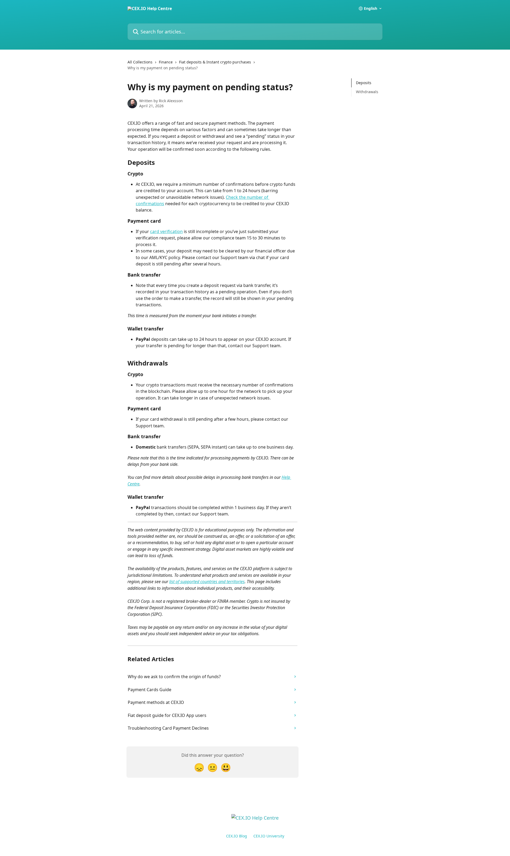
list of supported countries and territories (207, 581)
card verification (166, 231)
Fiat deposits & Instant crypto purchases (215, 61)
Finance (166, 61)
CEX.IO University (268, 835)
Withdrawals (367, 91)
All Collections (140, 61)
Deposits (363, 82)
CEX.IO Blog (236, 835)
